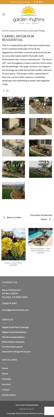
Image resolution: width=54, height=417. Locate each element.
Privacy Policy (27, 409)
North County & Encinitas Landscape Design (23, 30)
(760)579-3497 (9, 303)
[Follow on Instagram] (37, 2)
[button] (3, 14)
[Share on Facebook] (4, 91)
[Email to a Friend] (7, 91)
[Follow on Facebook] (34, 2)
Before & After (14, 217)
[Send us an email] (40, 2)
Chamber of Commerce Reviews (20, 2)
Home (5, 368)
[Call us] (42, 2)
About (5, 373)
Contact (6, 389)
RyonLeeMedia (32, 405)
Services (6, 384)
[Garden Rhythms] (28, 14)
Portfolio (6, 379)
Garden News (9, 394)
